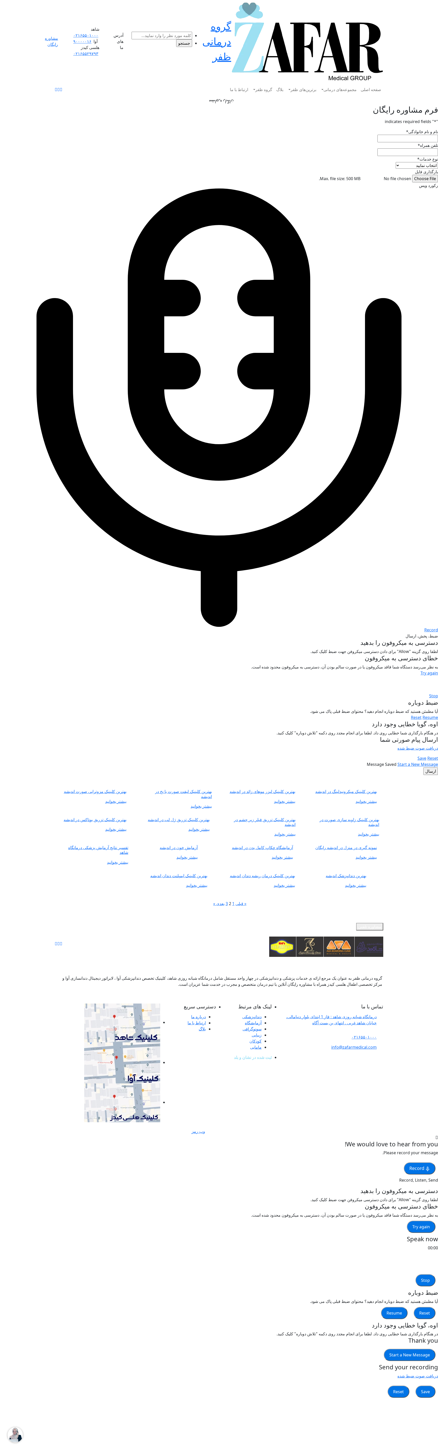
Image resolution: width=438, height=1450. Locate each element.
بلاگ (279, 89)
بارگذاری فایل (426, 172)
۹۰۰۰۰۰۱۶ (82, 41)
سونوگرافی (252, 1029)
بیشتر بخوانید (366, 801)
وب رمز (198, 1131)
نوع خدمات (427, 159)
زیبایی (257, 1035)
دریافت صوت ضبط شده (417, 748)
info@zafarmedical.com (354, 1047)
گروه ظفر (263, 89)
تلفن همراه (428, 145)
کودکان (255, 1041)
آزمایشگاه (253, 1023)
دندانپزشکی (252, 1017)
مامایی (256, 1047)
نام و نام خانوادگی (422, 131)
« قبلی (240, 903)
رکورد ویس (428, 185)
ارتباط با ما (239, 89)
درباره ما (198, 1017)
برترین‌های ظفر (303, 89)
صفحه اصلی (371, 89)
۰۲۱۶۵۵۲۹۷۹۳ (85, 53)
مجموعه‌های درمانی (340, 89)
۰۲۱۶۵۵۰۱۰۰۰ (85, 35)
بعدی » (219, 903)
